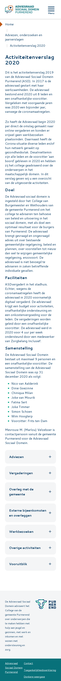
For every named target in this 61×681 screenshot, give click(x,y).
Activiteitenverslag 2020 (27, 45)
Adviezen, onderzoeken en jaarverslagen (23, 37)
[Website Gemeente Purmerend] (30, 602)
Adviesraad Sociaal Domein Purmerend (14, 667)
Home (9, 24)
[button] (30, 457)
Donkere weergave (34, 676)
